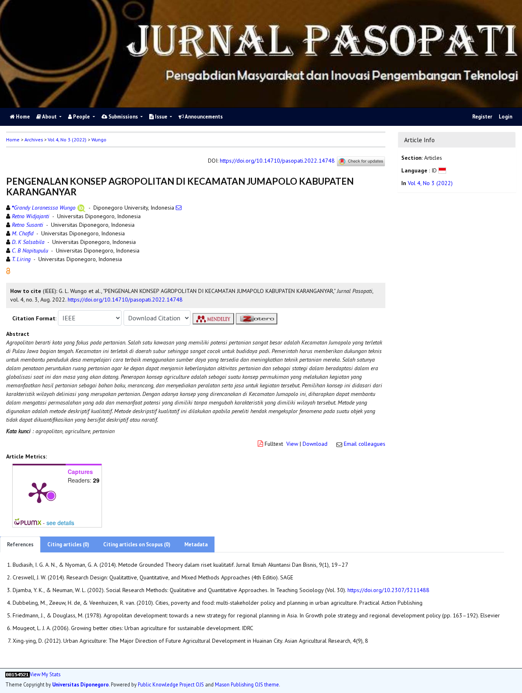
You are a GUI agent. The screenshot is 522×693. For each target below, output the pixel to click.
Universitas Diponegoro (80, 684)
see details (60, 523)
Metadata (196, 544)
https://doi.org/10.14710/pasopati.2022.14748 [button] (125, 299)
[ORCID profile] (81, 207)
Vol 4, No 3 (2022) (67, 139)
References (20, 544)
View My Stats (45, 674)
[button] (8, 270)
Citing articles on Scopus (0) (136, 544)
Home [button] (13, 139)
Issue (161, 116)
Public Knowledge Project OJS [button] (171, 684)
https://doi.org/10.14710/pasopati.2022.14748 (277, 161)
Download (315, 443)
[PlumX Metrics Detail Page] (39, 491)
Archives (33, 139)
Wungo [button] (98, 139)
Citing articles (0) (68, 544)
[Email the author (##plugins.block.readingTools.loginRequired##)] (178, 207)
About (49, 116)
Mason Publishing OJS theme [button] (247, 684)
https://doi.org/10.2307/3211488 (388, 590)
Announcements (203, 116)
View (292, 443)
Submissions (123, 116)
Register (482, 116)
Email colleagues (364, 443)
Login (505, 116)
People (81, 116)
